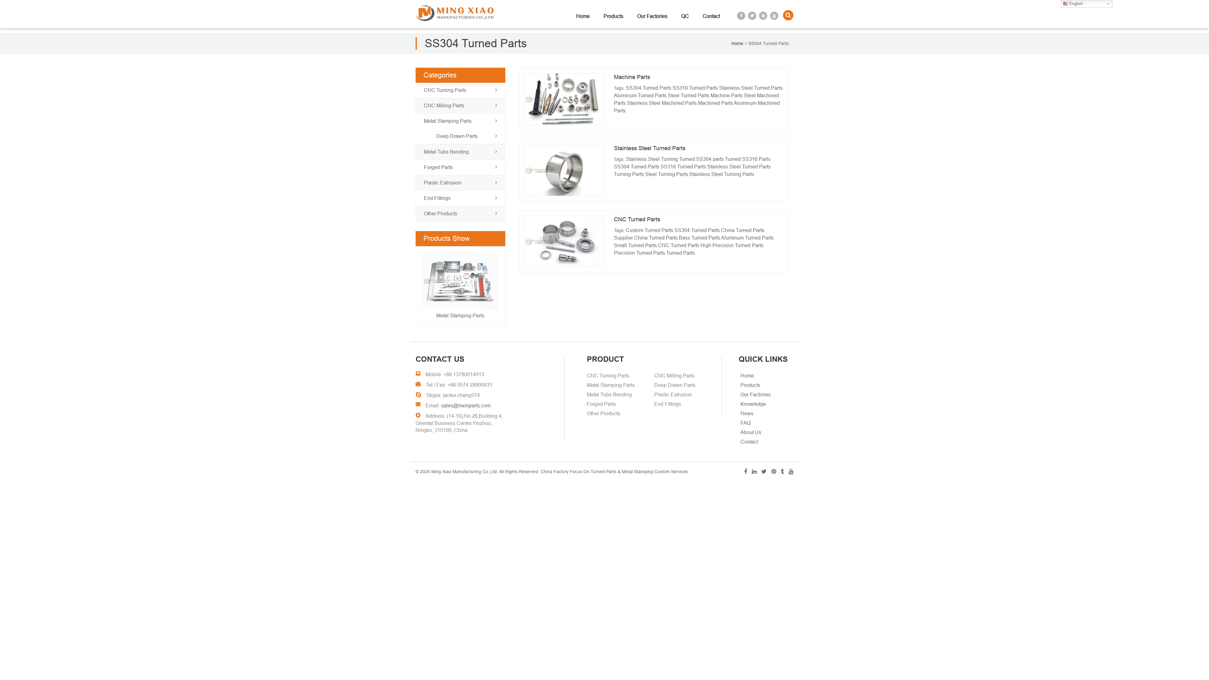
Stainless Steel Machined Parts (662, 103)
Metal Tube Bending (446, 152)
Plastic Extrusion (442, 182)
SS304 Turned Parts (648, 88)
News (747, 413)
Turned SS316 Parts (747, 159)
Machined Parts (715, 103)
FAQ (746, 423)
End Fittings (437, 198)
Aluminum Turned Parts (640, 95)
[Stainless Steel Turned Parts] (564, 170)
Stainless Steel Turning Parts (721, 174)
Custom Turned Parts (649, 230)
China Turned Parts (656, 238)
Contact (711, 16)
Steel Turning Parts (666, 174)
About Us (751, 432)
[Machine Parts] (564, 99)
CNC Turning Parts (445, 90)
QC (685, 16)
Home (583, 16)
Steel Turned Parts (688, 95)
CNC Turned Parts (637, 219)
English (1075, 3)
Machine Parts (632, 77)
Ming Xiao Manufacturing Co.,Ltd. (464, 471)
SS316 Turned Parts (695, 88)
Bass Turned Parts (699, 238)
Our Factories (652, 16)
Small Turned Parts (635, 245)
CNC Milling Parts (444, 105)
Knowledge (753, 404)
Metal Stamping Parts (448, 121)
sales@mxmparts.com (466, 405)
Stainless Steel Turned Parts (751, 88)
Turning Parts (629, 174)
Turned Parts (680, 253)
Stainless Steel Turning (652, 159)
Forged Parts (438, 167)
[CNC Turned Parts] (564, 241)
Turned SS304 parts (701, 159)
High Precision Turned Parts (732, 245)
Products (613, 16)
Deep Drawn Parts (457, 136)
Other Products (440, 213)
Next (429, 287)
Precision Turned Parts (639, 253)
